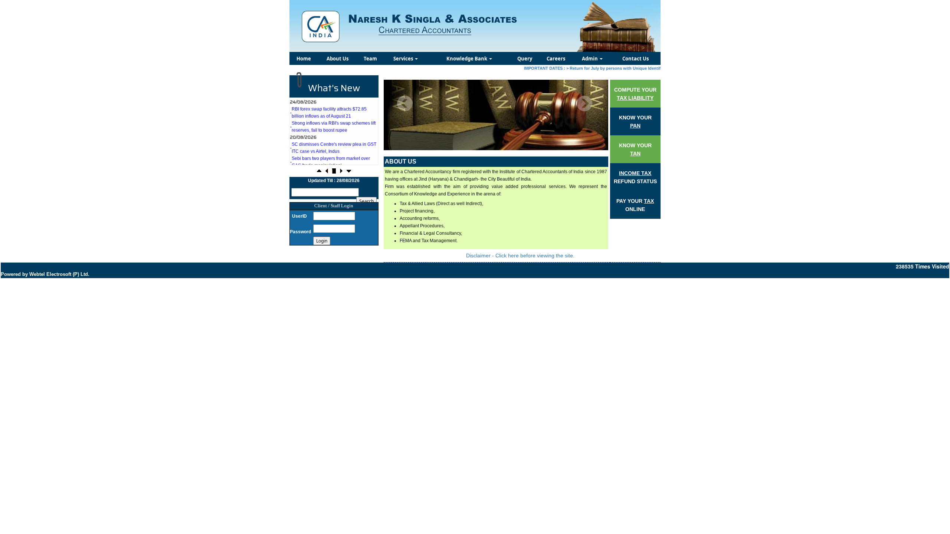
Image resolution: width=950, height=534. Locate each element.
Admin (590, 58)
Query (524, 58)
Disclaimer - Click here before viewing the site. (520, 255)
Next (584, 104)
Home (304, 58)
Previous (405, 104)
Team (370, 58)
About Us (337, 58)
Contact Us (635, 58)
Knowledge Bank (467, 58)
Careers (556, 58)
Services (403, 58)
